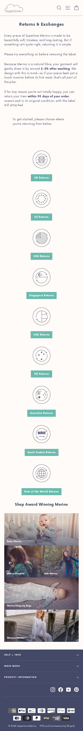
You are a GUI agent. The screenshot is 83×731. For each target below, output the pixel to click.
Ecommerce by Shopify (62, 726)
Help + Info (12, 655)
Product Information (20, 677)
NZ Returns (41, 374)
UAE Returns (41, 334)
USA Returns (41, 256)
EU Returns (41, 217)
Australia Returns (41, 413)
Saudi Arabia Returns (41, 452)
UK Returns (41, 177)
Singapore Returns (41, 295)
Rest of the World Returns (41, 491)
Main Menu (12, 666)
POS (42, 726)
